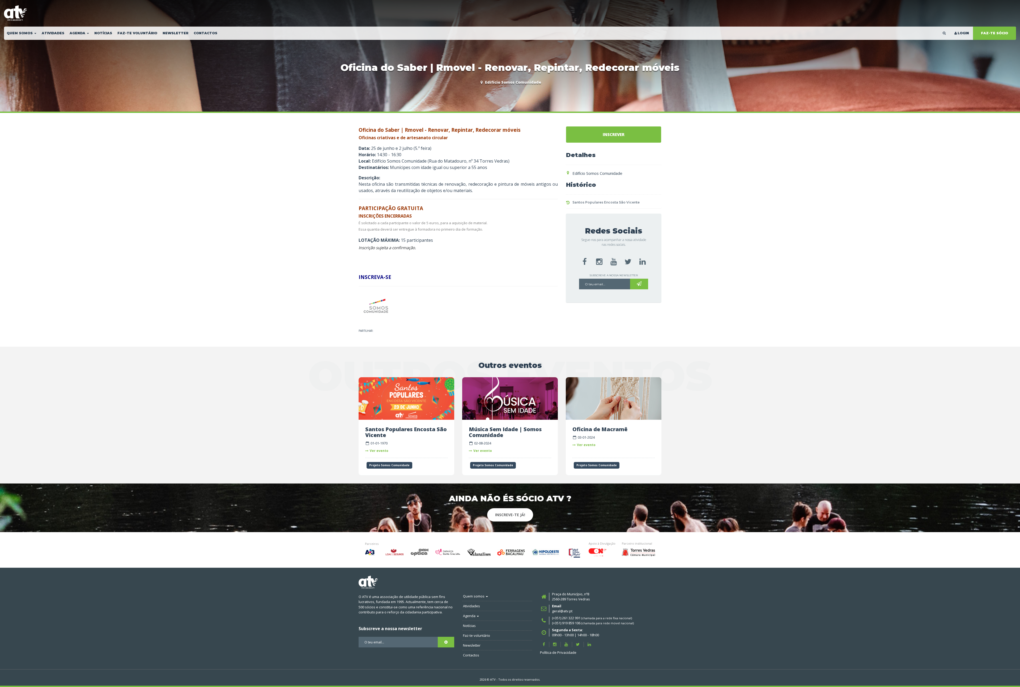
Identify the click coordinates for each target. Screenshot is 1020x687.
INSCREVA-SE (375, 277)
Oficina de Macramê (599, 429)
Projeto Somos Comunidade (389, 465)
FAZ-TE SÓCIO (994, 33)
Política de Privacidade (558, 652)
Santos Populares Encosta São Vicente (606, 202)
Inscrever (613, 134)
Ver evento (379, 450)
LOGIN (963, 33)
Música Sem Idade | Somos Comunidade (505, 432)
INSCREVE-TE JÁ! (510, 514)
